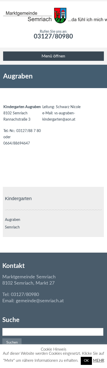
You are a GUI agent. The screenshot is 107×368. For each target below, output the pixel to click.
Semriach (12, 227)
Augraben (12, 220)
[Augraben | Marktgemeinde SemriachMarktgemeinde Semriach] (53, 15)
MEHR (98, 361)
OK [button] (86, 361)
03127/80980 (53, 37)
